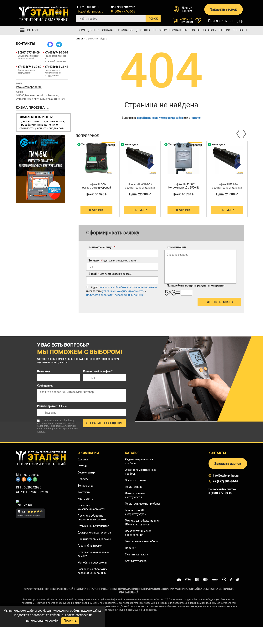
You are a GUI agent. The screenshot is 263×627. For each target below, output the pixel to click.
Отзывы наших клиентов (93, 526)
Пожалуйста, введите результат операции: (196, 285)
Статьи (82, 466)
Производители (87, 30)
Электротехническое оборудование (138, 532)
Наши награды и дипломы (94, 539)
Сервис (224, 30)
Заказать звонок (223, 9)
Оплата (107, 30)
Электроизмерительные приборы (140, 471)
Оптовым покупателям (170, 30)
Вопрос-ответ (86, 485)
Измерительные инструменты (135, 495)
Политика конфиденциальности (91, 507)
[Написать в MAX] (50, 44)
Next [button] (244, 134)
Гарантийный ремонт (91, 545)
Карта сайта (85, 498)
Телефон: (113, 260)
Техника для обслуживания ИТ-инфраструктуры (142, 522)
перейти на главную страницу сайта (160, 117)
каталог (196, 117)
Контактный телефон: (97, 371)
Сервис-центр (86, 472)
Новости (83, 479)
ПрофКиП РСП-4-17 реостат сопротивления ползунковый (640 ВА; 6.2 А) (140, 189)
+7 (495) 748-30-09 (56, 52)
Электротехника (135, 480)
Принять (70, 620)
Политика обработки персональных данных (92, 517)
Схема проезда (32, 107)
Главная (79, 38)
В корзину (96, 209)
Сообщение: (45, 385)
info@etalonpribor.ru (89, 11)
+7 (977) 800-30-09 (225, 481)
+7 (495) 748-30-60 (29, 66)
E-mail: (110, 274)
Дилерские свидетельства (94, 532)
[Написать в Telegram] (59, 44)
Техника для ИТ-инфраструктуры (136, 512)
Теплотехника (133, 486)
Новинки (130, 547)
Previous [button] (238, 134)
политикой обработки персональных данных (114, 294)
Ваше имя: (44, 371)
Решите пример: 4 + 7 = (52, 406)
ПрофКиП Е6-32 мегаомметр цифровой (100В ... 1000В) (96, 187)
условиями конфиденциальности (123, 291)
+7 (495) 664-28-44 (56, 66)
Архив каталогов (136, 561)
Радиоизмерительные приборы (139, 461)
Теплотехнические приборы (142, 503)
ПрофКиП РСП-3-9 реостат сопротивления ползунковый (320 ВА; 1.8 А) (227, 189)
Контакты (240, 30)
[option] (96, 179)
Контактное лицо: (102, 247)
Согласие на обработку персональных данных (92, 571)
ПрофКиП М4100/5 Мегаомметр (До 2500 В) (183, 186)
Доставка (143, 30)
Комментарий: (177, 247)
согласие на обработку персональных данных (128, 287)
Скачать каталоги (203, 30)
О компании (124, 30)
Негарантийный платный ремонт (94, 554)
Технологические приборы (141, 541)
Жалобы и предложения (93, 562)
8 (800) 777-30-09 (123, 11)
